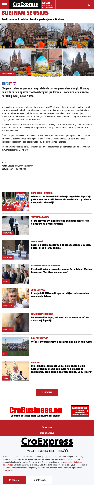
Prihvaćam (14, 480)
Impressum (47, 433)
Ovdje (30, 468)
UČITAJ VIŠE (47, 392)
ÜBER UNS (47, 427)
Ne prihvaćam (39, 480)
